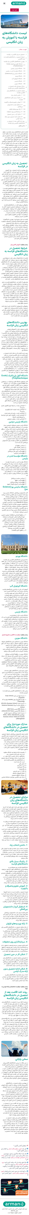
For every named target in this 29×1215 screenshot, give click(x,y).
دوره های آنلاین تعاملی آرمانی (15, 1163)
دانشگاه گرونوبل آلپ (17, 79)
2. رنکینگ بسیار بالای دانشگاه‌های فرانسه (14, 99)
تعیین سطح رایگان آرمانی (15, 1149)
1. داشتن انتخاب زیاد (17, 95)
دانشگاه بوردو (19, 76)
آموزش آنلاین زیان (15, 245)
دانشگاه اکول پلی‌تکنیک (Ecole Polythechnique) (15, 65)
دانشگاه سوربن (19, 84)
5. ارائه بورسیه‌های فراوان (16, 109)
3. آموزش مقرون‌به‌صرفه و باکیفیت (13, 102)
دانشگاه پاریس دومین (17, 68)
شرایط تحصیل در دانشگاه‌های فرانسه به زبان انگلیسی (14, 58)
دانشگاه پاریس (19, 81)
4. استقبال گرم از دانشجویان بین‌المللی (15, 106)
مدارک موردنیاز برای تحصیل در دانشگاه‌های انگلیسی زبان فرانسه (16, 87)
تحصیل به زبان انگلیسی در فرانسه (16, 54)
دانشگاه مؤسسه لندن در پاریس (14, 71)
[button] (4, 3)
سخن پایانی (22, 126)
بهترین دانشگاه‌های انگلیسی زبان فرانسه (14, 61)
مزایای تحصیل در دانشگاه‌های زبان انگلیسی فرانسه (16, 92)
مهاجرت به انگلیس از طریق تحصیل (11, 635)
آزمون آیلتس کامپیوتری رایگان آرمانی (14, 1172)
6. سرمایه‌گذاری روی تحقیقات (15, 112)
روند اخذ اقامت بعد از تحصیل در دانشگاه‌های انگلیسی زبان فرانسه (16, 122)
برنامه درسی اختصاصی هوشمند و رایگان (14, 1157)
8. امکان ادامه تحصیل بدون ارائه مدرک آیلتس (14, 118)
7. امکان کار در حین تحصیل (15, 114)
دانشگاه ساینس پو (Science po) (14, 74)
